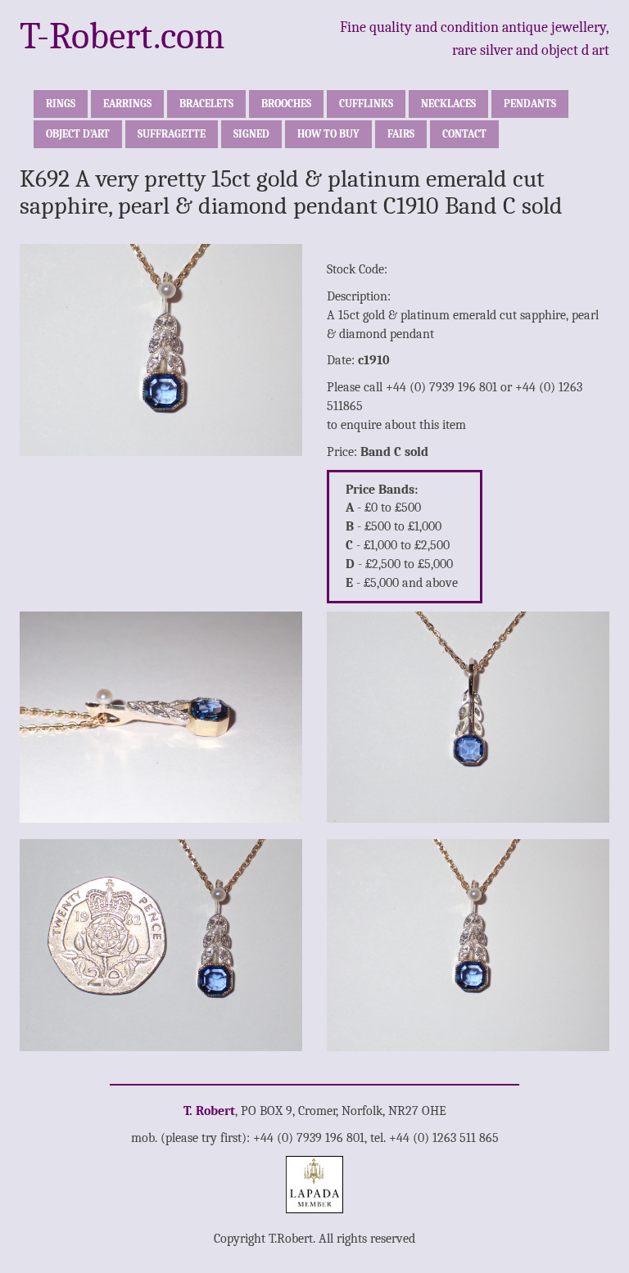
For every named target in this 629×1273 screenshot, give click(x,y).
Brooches (286, 103)
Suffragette (172, 134)
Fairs (400, 134)
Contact (464, 134)
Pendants (530, 103)
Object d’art (78, 134)
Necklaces (448, 103)
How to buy (328, 134)
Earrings (127, 103)
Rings (60, 103)
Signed (251, 134)
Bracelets (206, 103)
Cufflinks (366, 103)
